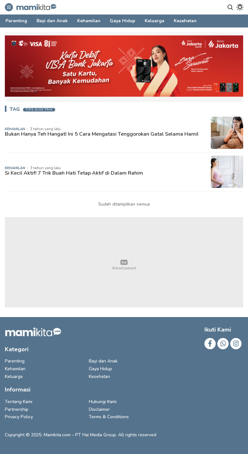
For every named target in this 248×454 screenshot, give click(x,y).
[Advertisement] (124, 262)
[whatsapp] (223, 343)
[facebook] (210, 343)
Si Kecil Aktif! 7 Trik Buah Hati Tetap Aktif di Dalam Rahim (74, 173)
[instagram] (236, 343)
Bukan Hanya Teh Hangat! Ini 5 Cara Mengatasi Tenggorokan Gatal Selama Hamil (102, 134)
